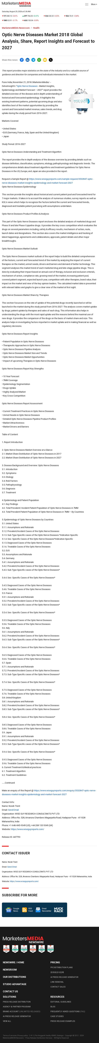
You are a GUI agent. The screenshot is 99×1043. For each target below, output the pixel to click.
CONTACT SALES (58, 987)
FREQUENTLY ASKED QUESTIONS (67, 1011)
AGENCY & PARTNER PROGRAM (17, 1007)
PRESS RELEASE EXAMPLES (62, 1021)
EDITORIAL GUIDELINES (60, 1002)
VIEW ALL (7, 1021)
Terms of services (10, 1035)
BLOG (52, 1007)
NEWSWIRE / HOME (13, 962)
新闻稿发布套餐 (57, 972)
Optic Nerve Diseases (27, 86)
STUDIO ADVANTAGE (14, 984)
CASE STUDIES (57, 1016)
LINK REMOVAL (57, 982)
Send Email (13, 810)
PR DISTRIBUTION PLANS (61, 967)
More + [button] (94, 4)
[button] (86, 4)
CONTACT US (10, 991)
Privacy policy (23, 1035)
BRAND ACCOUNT (21, 1011)
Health (36, 28)
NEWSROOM (10, 969)
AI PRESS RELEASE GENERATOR (64, 977)
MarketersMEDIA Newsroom (16, 28)
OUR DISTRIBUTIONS (14, 977)
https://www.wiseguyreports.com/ (27, 829)
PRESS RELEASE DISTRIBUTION (17, 1002)
